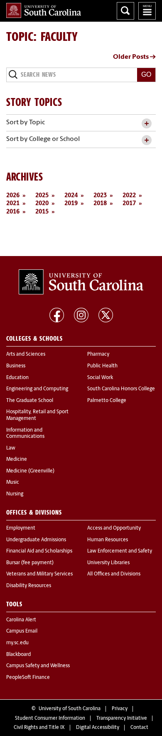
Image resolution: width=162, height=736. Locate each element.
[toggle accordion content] (146, 123)
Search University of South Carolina (125, 11)
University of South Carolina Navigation (147, 11)
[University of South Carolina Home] (43, 10)
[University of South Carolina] (81, 281)
